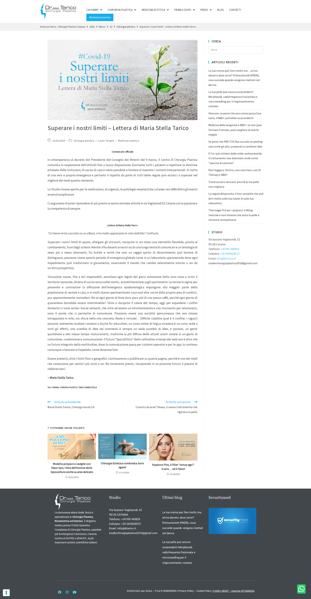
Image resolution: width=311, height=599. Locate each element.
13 (111, 26)
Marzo (102, 26)
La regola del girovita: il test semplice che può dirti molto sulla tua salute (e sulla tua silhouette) (235, 198)
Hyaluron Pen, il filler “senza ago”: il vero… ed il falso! (173, 466)
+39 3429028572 (230, 253)
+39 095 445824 (229, 249)
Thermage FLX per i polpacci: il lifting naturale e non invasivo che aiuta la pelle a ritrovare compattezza (233, 215)
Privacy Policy (186, 590)
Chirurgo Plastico (69, 387)
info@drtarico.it (226, 258)
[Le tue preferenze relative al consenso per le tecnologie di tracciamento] (6, 592)
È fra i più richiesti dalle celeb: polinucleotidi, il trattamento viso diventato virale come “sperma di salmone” (235, 158)
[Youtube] (74, 592)
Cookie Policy (203, 590)
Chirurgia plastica (126, 26)
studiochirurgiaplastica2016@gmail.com (233, 263)
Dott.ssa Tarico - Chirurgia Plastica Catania (62, 26)
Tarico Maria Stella (88, 387)
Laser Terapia (106, 140)
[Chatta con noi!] (301, 589)
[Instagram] (67, 592)
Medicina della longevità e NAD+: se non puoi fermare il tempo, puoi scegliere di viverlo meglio (235, 129)
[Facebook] (60, 592)
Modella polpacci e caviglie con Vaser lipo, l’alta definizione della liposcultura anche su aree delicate (72, 468)
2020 (91, 26)
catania (55, 387)
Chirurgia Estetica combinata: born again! (122, 465)
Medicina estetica (128, 140)
